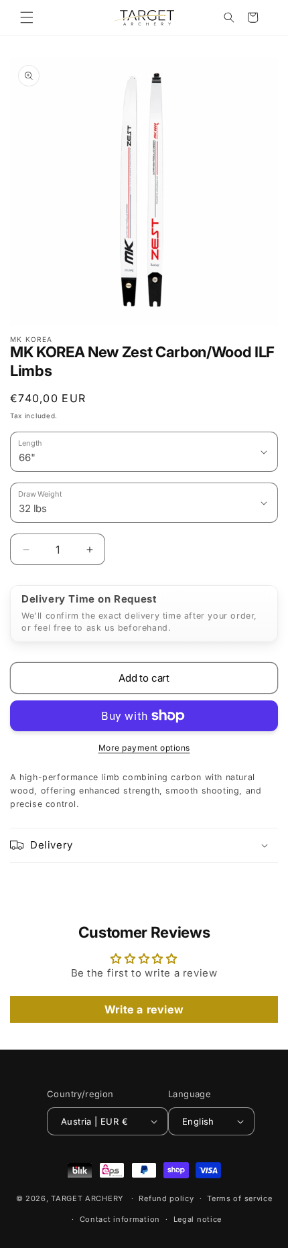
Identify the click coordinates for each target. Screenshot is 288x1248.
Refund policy (166, 1198)
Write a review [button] (144, 1009)
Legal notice (197, 1219)
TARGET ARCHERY (87, 1198)
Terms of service (239, 1198)
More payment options (144, 748)
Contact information (120, 1219)
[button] (27, 17)
